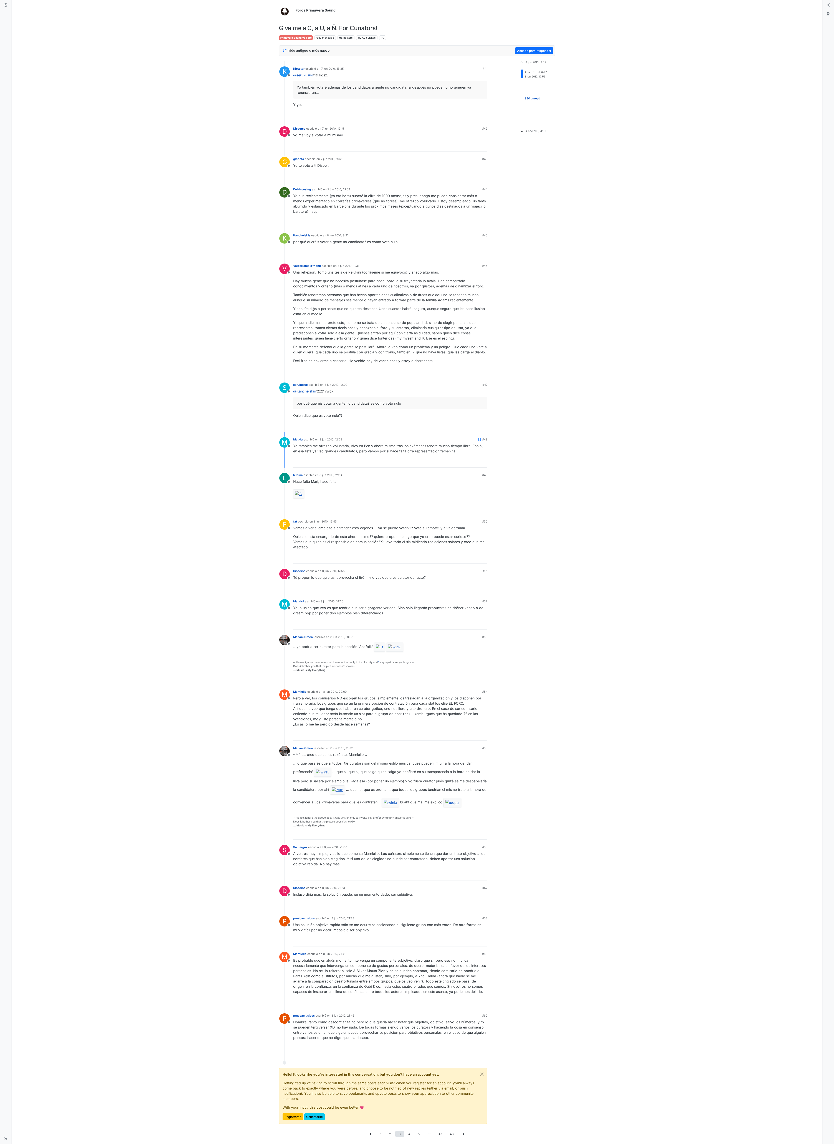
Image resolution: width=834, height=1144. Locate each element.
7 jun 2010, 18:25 (332, 68)
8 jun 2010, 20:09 (335, 691)
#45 (484, 235)
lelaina (298, 475)
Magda (298, 439)
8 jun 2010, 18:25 (332, 601)
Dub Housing (302, 189)
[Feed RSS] (382, 37)
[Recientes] (6, 5)
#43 (484, 159)
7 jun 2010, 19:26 (332, 159)
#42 (484, 128)
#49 (484, 475)
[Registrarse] (828, 13)
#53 (484, 637)
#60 (484, 1015)
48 (452, 1134)
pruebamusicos (304, 918)
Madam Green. (303, 637)
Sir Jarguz (300, 847)
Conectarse (314, 1117)
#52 (484, 601)
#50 (484, 521)
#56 (484, 847)
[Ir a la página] (429, 1134)
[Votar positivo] (460, 115)
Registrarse (293, 1117)
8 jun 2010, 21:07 (335, 847)
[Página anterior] (370, 1134)
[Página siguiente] (463, 1134)
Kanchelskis (301, 235)
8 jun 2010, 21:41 (334, 954)
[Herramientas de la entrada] (484, 115)
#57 (484, 888)
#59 (484, 954)
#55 (484, 748)
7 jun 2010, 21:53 (339, 189)
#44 (484, 189)
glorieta (298, 159)
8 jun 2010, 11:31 (348, 265)
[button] (6, 1138)
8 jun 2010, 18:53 (341, 637)
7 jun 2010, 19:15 (333, 128)
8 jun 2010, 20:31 (341, 748)
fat (295, 521)
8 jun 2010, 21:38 (342, 918)
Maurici (298, 601)
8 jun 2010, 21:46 (342, 1015)
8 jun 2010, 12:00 (335, 384)
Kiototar (298, 68)
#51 (485, 571)
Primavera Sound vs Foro (296, 37)
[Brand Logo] (286, 10)
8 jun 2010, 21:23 (333, 888)
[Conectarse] (828, 5)
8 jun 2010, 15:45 (325, 521)
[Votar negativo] (475, 115)
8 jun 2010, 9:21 (337, 235)
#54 (484, 691)
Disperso (299, 128)
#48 (484, 439)
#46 (484, 265)
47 (440, 1134)
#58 (484, 918)
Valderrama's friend (307, 265)
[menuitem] (828, 5)
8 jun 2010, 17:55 (333, 571)
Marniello (299, 691)
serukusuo (300, 384)
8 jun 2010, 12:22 (330, 439)
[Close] (482, 1074)
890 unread (532, 98)
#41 (485, 68)
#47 (484, 384)
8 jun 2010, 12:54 (330, 475)
